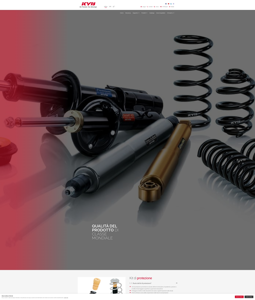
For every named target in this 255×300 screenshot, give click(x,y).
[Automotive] (105, 6)
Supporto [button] (135, 13)
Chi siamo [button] (170, 13)
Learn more (66, 297)
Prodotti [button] (143, 13)
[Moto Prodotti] (110, 6)
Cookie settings (249, 296)
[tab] (153, 284)
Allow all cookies (239, 296)
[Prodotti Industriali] (114, 6)
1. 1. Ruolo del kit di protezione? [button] (140, 283)
